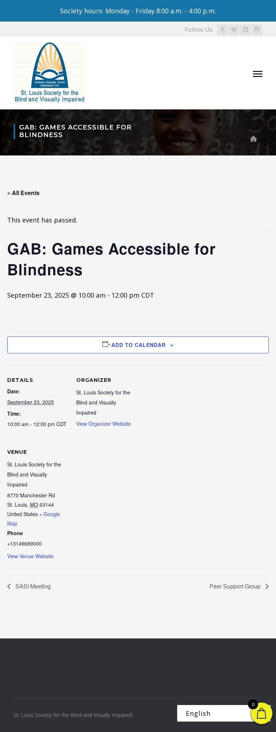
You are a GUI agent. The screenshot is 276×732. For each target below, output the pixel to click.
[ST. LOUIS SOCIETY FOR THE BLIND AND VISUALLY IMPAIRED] (50, 72)
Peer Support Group (236, 586)
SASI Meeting (32, 586)
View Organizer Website (103, 423)
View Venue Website (30, 556)
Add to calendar (138, 344)
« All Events (23, 193)
